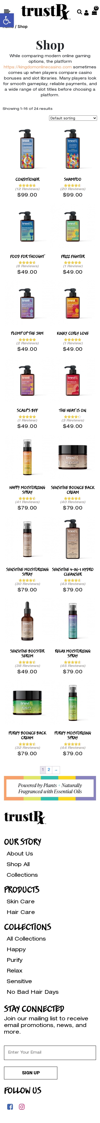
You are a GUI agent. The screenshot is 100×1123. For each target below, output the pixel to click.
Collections (22, 875)
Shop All (18, 865)
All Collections (26, 939)
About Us (20, 854)
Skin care (21, 902)
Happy (16, 950)
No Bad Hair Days (33, 992)
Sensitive (19, 982)
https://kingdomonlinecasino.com (38, 67)
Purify (14, 960)
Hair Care (21, 913)
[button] (7, 20)
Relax (14, 971)
